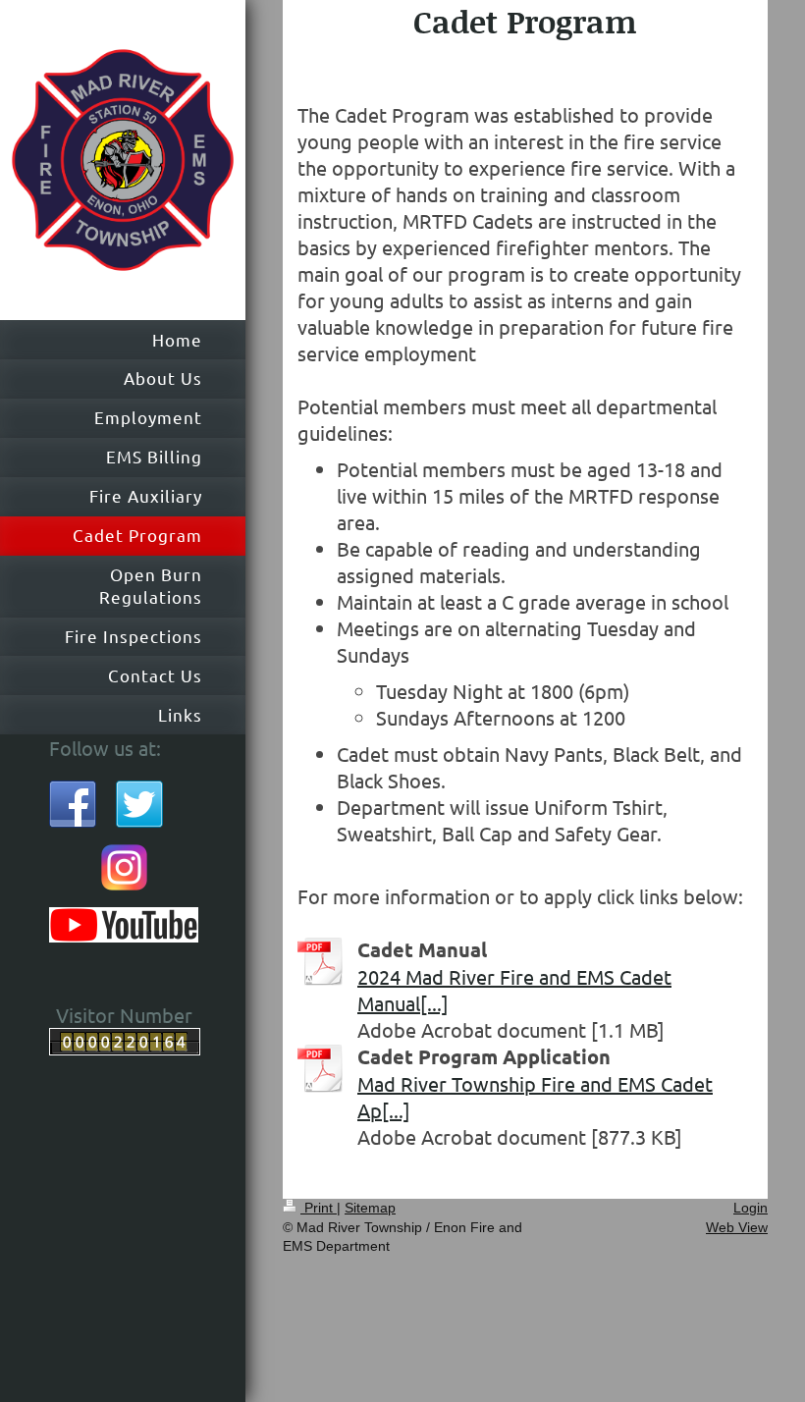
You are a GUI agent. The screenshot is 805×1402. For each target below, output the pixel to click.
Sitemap (370, 1207)
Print (318, 1207)
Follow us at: (105, 747)
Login (750, 1207)
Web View (737, 1227)
